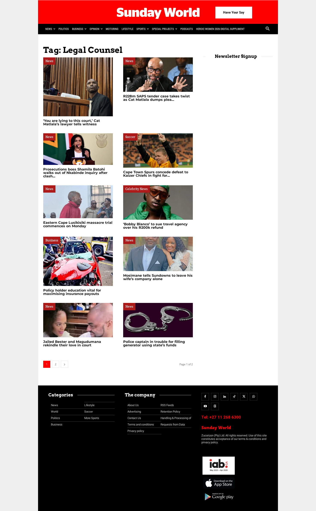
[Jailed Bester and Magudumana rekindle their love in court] (78, 320)
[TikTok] (234, 397)
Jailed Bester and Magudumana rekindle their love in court (72, 343)
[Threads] (215, 406)
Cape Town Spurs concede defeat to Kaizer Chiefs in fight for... (155, 174)
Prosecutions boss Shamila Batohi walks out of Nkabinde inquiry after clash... (75, 172)
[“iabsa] (218, 475)
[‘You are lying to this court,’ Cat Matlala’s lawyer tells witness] (78, 86)
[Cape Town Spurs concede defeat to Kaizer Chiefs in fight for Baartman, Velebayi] (158, 150)
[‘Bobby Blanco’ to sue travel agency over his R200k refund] (158, 202)
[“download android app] (218, 502)
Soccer (130, 137)
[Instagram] (215, 397)
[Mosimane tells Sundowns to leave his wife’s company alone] (158, 254)
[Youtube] (205, 406)
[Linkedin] (224, 397)
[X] (244, 397)
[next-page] (64, 364)
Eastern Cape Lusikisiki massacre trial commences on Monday (77, 224)
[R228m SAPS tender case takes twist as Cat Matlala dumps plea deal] (158, 74)
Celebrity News (136, 189)
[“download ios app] (218, 489)
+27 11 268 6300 (225, 417)
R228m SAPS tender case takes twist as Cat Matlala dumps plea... (156, 98)
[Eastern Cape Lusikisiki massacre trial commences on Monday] (78, 201)
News (49, 61)
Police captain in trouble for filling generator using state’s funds (154, 343)
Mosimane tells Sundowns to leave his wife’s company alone (158, 277)
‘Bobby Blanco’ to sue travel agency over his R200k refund (155, 226)
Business (51, 240)
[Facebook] (205, 397)
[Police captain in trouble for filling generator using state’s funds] (158, 320)
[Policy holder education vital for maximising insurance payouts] (78, 261)
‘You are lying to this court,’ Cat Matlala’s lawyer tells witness (71, 122)
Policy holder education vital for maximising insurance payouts (72, 292)
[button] (267, 29)
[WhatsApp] (253, 397)
